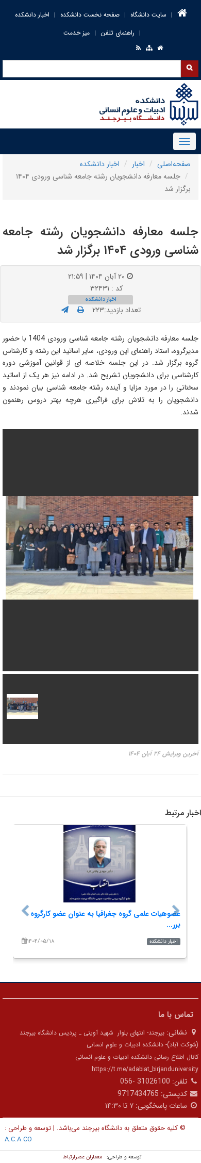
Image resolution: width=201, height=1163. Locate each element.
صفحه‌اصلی (174, 164)
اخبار (138, 164)
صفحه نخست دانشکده (90, 15)
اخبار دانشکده (32, 15)
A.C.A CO (18, 1139)
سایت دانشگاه (148, 15)
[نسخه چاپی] (80, 310)
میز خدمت (76, 33)
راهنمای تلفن (117, 33)
